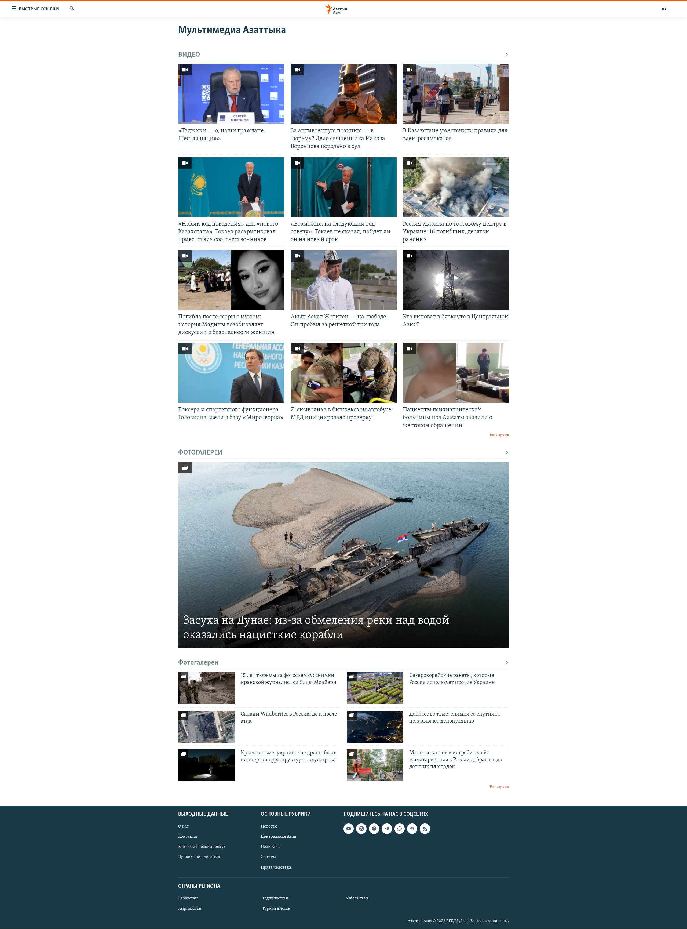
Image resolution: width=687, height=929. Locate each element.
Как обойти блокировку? (201, 847)
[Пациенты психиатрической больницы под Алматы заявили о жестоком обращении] (456, 373)
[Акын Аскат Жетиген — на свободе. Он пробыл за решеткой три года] (344, 280)
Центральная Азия (278, 836)
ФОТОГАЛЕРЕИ (200, 452)
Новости (269, 826)
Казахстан (188, 898)
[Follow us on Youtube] (349, 828)
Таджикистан (275, 898)
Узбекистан (357, 898)
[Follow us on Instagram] (361, 828)
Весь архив (499, 435)
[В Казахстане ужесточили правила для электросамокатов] (456, 94)
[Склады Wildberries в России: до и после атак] (206, 727)
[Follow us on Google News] (412, 828)
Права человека (276, 867)
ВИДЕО (189, 55)
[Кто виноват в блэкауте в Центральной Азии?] (456, 280)
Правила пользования (199, 857)
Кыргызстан (190, 908)
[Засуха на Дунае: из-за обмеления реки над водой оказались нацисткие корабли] (343, 555)
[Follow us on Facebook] (374, 828)
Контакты (187, 836)
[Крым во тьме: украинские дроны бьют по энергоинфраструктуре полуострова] (206, 765)
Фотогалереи (198, 662)
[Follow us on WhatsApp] (399, 828)
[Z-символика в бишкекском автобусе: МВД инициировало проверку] (344, 373)
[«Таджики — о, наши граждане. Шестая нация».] (231, 94)
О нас (183, 826)
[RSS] (425, 828)
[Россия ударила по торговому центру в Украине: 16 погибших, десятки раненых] (456, 187)
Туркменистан (276, 908)
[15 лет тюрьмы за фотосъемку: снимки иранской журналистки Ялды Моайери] (206, 688)
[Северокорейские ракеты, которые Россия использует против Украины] (375, 688)
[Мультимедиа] (664, 9)
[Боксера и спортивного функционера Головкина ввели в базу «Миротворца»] (231, 373)
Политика (270, 847)
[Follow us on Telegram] (387, 828)
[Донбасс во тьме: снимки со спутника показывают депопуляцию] (375, 727)
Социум (268, 857)
